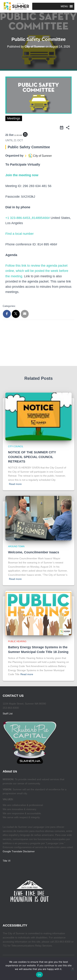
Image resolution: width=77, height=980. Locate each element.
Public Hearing (17, 641)
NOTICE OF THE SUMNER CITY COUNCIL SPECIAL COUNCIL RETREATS (32, 456)
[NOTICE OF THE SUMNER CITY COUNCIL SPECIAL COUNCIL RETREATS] (38, 416)
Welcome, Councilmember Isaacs (33, 552)
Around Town (16, 546)
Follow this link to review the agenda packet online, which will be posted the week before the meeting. (36, 271)
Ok (39, 974)
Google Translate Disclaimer (19, 851)
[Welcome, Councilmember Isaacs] (38, 517)
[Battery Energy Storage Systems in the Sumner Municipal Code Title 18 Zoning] (38, 612)
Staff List (8, 713)
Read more (15, 484)
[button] (64, 6)
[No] (72, 968)
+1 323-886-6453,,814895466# (27, 218)
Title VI (6, 860)
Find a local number (19, 233)
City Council (15, 446)
